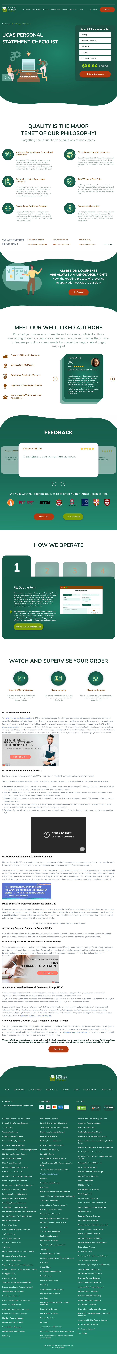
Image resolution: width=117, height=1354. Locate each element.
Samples (65, 9)
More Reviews (73, 516)
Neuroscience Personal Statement (52, 1132)
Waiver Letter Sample (10, 1132)
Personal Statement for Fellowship (90, 1229)
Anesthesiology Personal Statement (91, 1287)
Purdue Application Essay (49, 1280)
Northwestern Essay (9, 1225)
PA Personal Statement (86, 1329)
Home (6, 1090)
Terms (76, 1090)
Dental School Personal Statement (14, 1189)
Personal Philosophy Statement (13, 1141)
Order (107, 9)
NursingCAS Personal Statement (90, 1163)
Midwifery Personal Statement (13, 1318)
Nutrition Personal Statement (88, 1189)
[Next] (112, 379)
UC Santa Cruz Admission (11, 1243)
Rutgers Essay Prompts (86, 1247)
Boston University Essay (49, 1309)
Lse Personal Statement (48, 1236)
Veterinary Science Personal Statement (54, 1127)
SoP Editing (82, 1333)
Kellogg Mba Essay (9, 1274)
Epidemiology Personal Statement (14, 1194)
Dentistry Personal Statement (50, 1141)
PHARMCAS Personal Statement (90, 1274)
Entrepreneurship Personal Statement (15, 1309)
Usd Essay (44, 1263)
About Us (45, 9)
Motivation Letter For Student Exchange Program (19, 1150)
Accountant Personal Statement (89, 1123)
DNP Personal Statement (11, 1238)
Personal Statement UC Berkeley (90, 1238)
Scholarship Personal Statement (89, 1282)
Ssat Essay (6, 1336)
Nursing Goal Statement (87, 1127)
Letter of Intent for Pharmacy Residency (92, 1119)
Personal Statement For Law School (15, 1167)
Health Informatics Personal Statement (16, 1300)
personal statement (10, 727)
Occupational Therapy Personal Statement (55, 1192)
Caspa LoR (44, 1227)
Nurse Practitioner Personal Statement (92, 1203)
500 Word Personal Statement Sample (16, 1119)
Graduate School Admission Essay (90, 1152)
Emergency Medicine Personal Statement (92, 1256)
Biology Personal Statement (88, 1220)
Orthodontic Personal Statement (52, 1289)
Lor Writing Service (47, 1154)
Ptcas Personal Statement (11, 1163)
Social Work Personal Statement (89, 1269)
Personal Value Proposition (88, 1198)
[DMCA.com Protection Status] (81, 1108)
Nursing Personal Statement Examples (92, 1309)
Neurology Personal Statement (89, 1278)
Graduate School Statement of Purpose (92, 1136)
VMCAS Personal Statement (88, 1260)
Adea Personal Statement (49, 1201)
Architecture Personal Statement (52, 1145)
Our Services (36, 9)
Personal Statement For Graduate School (17, 1216)
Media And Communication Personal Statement (57, 1258)
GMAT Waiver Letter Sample (12, 1172)
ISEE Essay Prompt (85, 1185)
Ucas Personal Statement (49, 1174)
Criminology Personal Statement (13, 1203)
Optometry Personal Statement (13, 1145)
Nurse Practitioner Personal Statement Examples (95, 1147)
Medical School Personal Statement (15, 1198)
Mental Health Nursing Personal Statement (17, 1185)
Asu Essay (44, 1298)
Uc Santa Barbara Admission (50, 1271)
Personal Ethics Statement (11, 1327)
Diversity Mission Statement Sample (53, 1158)
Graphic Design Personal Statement (15, 1207)
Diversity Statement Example (12, 1136)
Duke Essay (44, 1187)
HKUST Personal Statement (88, 1324)
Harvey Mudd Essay (9, 1278)
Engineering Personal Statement (89, 1300)
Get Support (78, 292)
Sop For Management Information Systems (17, 1265)
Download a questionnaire (28, 626)
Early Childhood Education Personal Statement (19, 1212)
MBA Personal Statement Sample (14, 1154)
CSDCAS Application (85, 1181)
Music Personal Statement (87, 1167)
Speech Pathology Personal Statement (92, 1207)
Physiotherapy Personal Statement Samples (18, 1252)
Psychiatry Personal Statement (89, 1216)
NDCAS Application (85, 1194)
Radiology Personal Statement (89, 1234)
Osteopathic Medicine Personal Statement (93, 1320)
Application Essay (8, 1234)
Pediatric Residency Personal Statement (92, 1243)
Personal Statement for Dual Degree (91, 1172)
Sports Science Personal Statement (52, 1245)
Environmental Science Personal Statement (17, 1287)
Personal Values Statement (50, 1214)
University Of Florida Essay (50, 1254)
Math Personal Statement (11, 1305)
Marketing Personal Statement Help (53, 1223)
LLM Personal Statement (49, 1240)
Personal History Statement (88, 1291)
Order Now (44, 516)
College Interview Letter (48, 1136)
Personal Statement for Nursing (89, 1296)
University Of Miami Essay (49, 1150)
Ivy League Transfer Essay (11, 1260)
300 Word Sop (7, 1127)
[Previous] (55, 379)
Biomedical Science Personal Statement (54, 1218)
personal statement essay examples (36, 1016)
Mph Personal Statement (49, 1313)
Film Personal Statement (49, 1119)
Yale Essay (6, 1247)
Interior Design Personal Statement (14, 1181)
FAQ (81, 9)
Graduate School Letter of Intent (89, 1132)
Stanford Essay (45, 1267)
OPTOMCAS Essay (85, 1251)
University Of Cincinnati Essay (51, 1209)
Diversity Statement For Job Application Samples (19, 1269)
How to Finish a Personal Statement (15, 1123)
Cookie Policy (107, 1090)
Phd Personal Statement (11, 1220)
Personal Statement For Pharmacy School (17, 1176)
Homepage (6, 24)
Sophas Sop (44, 1249)
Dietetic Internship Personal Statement (16, 1229)
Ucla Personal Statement (11, 1296)
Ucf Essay (43, 1178)
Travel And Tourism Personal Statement (16, 1283)
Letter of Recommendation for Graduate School (57, 1331)
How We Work (55, 9)
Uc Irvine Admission (47, 1318)
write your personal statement (17, 718)
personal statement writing (75, 1032)
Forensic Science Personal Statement (53, 1123)
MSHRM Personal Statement (12, 1322)
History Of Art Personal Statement (14, 1314)
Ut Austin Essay (46, 1276)
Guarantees (26, 9)
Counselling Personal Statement (13, 1331)
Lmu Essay (44, 1285)
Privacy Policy (89, 1090)
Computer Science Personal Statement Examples (57, 1196)
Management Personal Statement (14, 1256)
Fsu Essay (44, 1322)
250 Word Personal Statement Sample (54, 1169)
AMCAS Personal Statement (50, 1232)
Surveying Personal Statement (13, 1291)
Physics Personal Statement (50, 1294)
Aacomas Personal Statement (50, 1327)
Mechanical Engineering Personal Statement (93, 1265)
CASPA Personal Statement (88, 1176)
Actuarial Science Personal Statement (53, 1205)
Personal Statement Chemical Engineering (93, 1225)
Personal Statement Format (12, 1158)
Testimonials (73, 9)
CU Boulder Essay (84, 1212)
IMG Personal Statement (87, 1305)
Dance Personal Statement (49, 1183)
